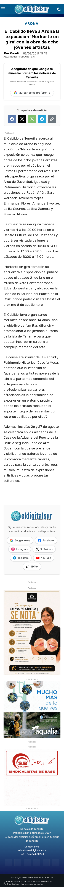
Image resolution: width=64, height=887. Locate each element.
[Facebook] (8, 862)
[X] (46, 862)
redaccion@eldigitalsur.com (32, 850)
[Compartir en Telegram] (42, 119)
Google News (22, 540)
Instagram (22, 549)
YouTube (46, 557)
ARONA (31, 23)
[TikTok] (36, 862)
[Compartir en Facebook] (12, 119)
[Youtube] (55, 862)
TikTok (34, 566)
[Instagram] (17, 862)
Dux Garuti (11, 53)
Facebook (48, 540)
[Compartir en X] (22, 119)
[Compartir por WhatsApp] (32, 119)
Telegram (23, 557)
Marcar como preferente (34, 92)
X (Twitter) (46, 549)
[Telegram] (27, 862)
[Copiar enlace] (52, 119)
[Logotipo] (32, 9)
